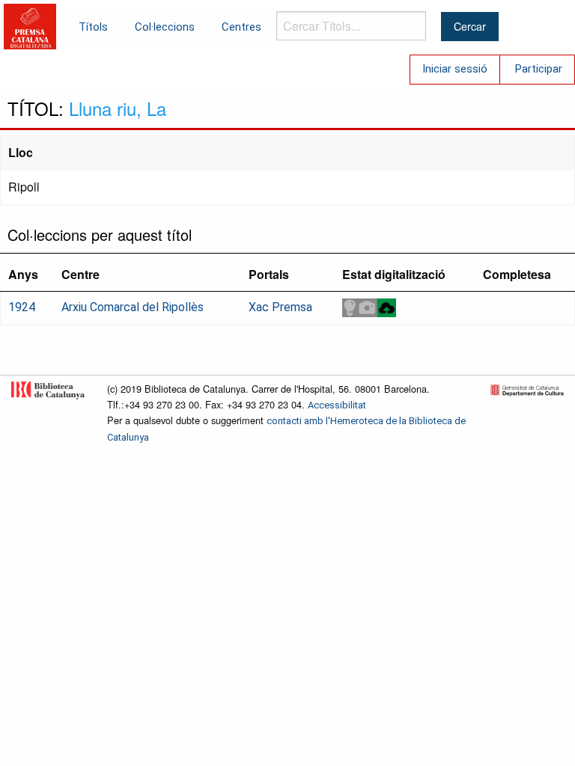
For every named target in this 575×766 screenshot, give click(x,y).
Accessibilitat (337, 405)
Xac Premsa (280, 307)
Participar (538, 69)
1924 (21, 307)
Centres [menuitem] (241, 27)
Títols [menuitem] (93, 27)
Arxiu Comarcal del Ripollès (132, 307)
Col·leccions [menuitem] (165, 27)
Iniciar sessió (454, 69)
